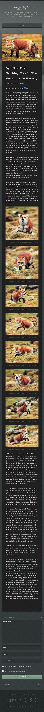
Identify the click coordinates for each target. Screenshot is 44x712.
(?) (36, 706)
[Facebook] (14, 700)
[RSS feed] (35, 700)
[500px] (25, 700)
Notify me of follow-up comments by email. (18, 666)
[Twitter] (9, 700)
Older (37, 685)
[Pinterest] (30, 700)
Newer (7, 685)
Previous (33, 57)
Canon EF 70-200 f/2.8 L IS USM (22, 564)
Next (38, 57)
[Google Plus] (19, 700)
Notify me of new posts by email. (15, 671)
